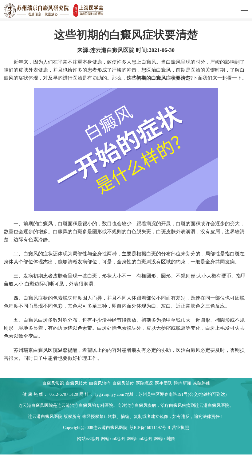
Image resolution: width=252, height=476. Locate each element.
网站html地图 (139, 438)
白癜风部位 (123, 383)
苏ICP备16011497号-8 (149, 427)
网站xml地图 (113, 438)
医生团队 (164, 383)
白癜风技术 (77, 383)
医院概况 (145, 383)
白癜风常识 (53, 383)
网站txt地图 (164, 438)
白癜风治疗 (100, 383)
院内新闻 (183, 383)
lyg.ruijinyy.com (109, 394)
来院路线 (201, 383)
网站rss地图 (88, 438)
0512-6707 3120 (63, 394)
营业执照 (180, 427)
